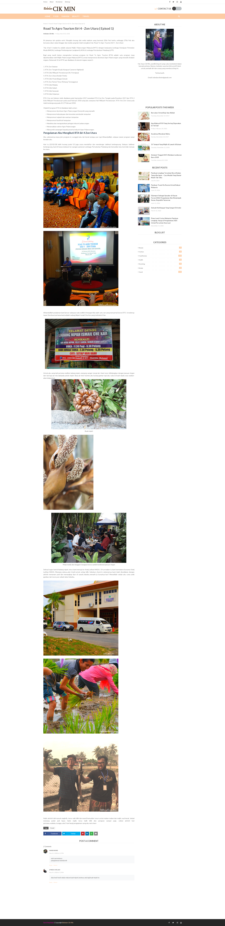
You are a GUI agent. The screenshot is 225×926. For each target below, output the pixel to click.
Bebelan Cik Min (48, 34)
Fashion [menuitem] (65, 16)
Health (160, 260)
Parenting (160, 264)
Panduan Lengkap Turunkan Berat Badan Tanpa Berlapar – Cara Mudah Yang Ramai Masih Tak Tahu (166, 175)
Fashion (160, 252)
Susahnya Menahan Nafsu (160, 134)
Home (45, 2)
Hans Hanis (53, 850)
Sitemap (67, 2)
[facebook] (170, 2)
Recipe (160, 268)
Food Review (160, 256)
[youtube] (181, 2)
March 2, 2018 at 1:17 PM (56, 853)
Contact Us (164, 8)
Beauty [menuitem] (75, 16)
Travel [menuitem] (85, 16)
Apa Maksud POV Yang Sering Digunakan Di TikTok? (166, 124)
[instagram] (177, 2)
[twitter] (173, 2)
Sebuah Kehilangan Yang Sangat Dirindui (166, 208)
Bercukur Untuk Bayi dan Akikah (163, 113)
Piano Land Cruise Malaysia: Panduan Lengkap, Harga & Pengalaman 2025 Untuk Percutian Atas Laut (164, 220)
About (51, 2)
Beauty (160, 248)
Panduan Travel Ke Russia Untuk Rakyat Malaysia (165, 186)
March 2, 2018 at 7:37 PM (56, 872)
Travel (51, 23)
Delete (55, 865)
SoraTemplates (48, 923)
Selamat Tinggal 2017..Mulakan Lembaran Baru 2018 (166, 156)
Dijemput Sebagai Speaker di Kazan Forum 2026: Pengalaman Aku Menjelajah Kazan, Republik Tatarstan (166, 198)
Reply (50, 865)
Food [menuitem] (55, 16)
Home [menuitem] (47, 16)
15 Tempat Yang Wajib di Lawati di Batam (166, 144)
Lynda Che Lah (54, 870)
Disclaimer (59, 2)
